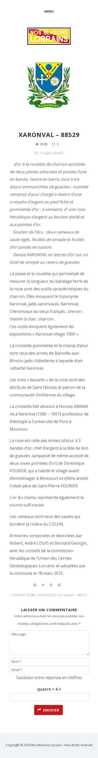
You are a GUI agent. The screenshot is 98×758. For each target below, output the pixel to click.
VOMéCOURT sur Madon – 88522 (61, 595)
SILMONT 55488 (23, 595)
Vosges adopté (51, 153)
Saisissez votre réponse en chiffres (49, 677)
